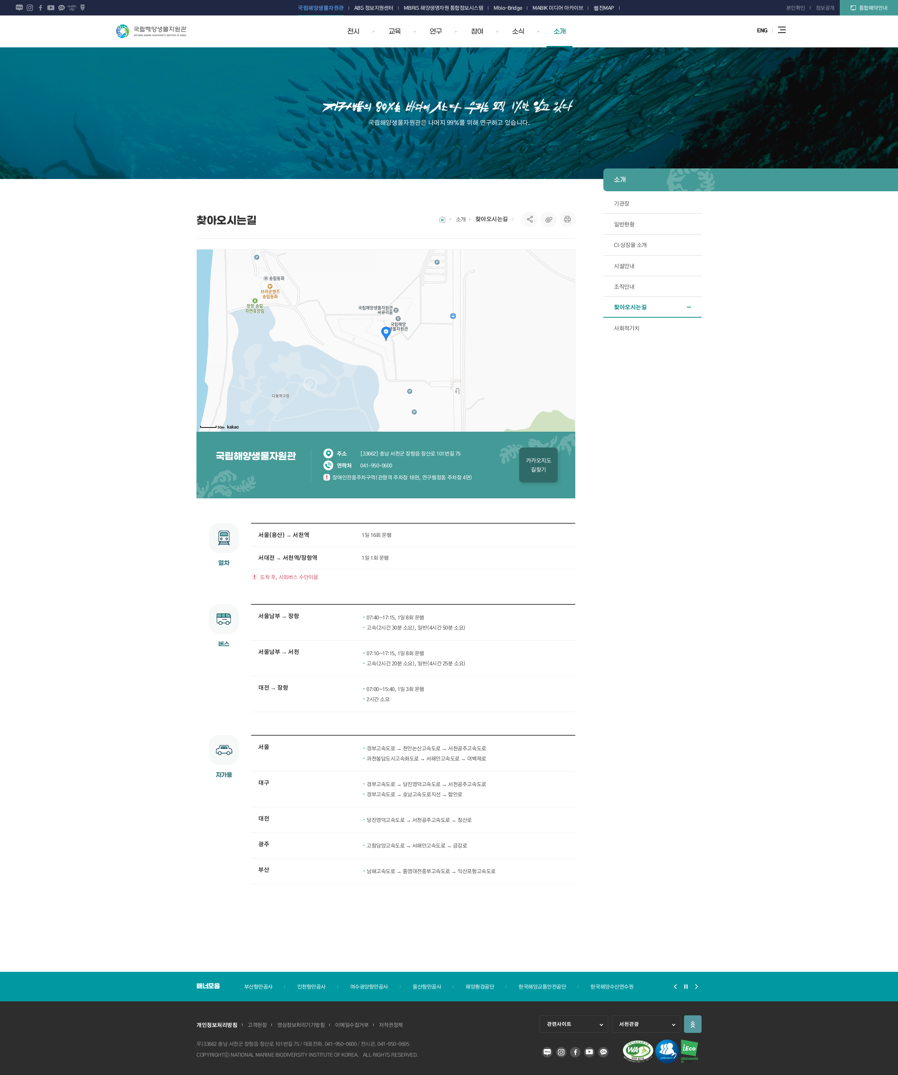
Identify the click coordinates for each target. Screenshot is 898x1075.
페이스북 (40, 7)
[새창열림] (638, 1061)
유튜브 (51, 7)
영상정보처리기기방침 (300, 1025)
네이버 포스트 (82, 7)
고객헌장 (257, 1025)
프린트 (567, 219)
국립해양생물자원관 (151, 31)
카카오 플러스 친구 (61, 7)
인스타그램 (30, 7)
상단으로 (693, 1024)
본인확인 (795, 8)
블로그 (19, 7)
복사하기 (549, 219)
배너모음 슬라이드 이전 (675, 987)
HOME (442, 219)
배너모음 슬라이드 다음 (696, 987)
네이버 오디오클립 (72, 7)
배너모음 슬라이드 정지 (686, 987)
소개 (461, 219)
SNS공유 (530, 219)
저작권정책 (391, 1025)
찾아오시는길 (491, 219)
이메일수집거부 (351, 1025)
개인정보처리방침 (216, 1025)
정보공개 (825, 8)
